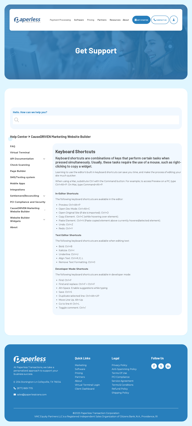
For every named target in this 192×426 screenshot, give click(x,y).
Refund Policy (120, 388)
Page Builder (18, 171)
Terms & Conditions (122, 385)
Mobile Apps (17, 183)
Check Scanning (20, 165)
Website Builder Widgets (20, 219)
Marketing (81, 365)
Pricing (79, 373)
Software (79, 19)
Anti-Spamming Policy (124, 369)
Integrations (17, 189)
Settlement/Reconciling (24, 196)
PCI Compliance (121, 377)
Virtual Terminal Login (87, 385)
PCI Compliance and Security (27, 202)
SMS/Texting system (22, 177)
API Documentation (22, 158)
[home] (27, 20)
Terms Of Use (119, 373)
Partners (102, 19)
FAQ (12, 146)
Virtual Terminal (20, 152)
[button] (60, 20)
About (13, 227)
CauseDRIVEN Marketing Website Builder (24, 210)
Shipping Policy (120, 392)
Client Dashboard (84, 388)
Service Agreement (123, 381)
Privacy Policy (119, 365)
